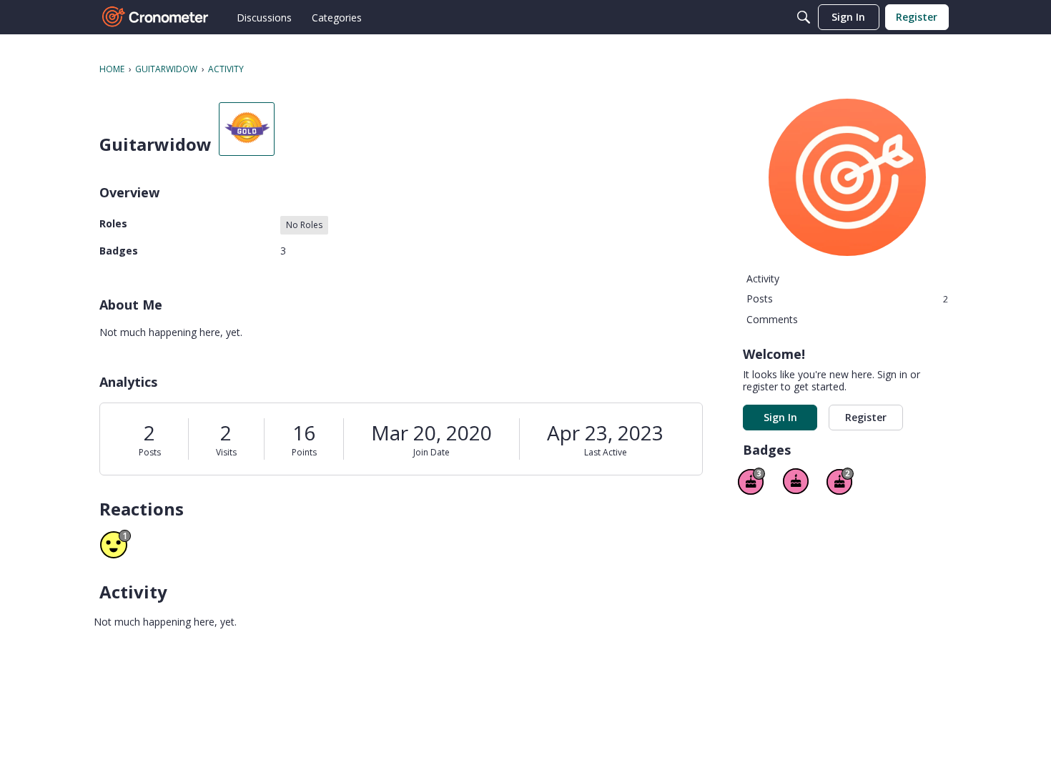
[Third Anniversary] (751, 481)
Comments (772, 319)
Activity (762, 278)
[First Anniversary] (795, 481)
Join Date (431, 452)
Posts (150, 452)
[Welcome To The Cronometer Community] (155, 17)
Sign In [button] (780, 417)
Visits (226, 452)
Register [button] (866, 417)
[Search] (803, 17)
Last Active (605, 452)
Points (304, 452)
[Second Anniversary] (840, 481)
